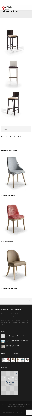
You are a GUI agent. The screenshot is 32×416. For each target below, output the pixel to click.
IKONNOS (20, 406)
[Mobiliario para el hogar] (3, 346)
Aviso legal (25, 412)
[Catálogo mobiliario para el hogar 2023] (3, 336)
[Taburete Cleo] (12, 42)
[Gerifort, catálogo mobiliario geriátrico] (3, 341)
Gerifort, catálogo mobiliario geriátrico (17, 340)
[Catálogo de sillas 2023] (9, 383)
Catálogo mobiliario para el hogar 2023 (17, 335)
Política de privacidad (10, 412)
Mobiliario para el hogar (13, 345)
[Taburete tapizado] (12, 73)
